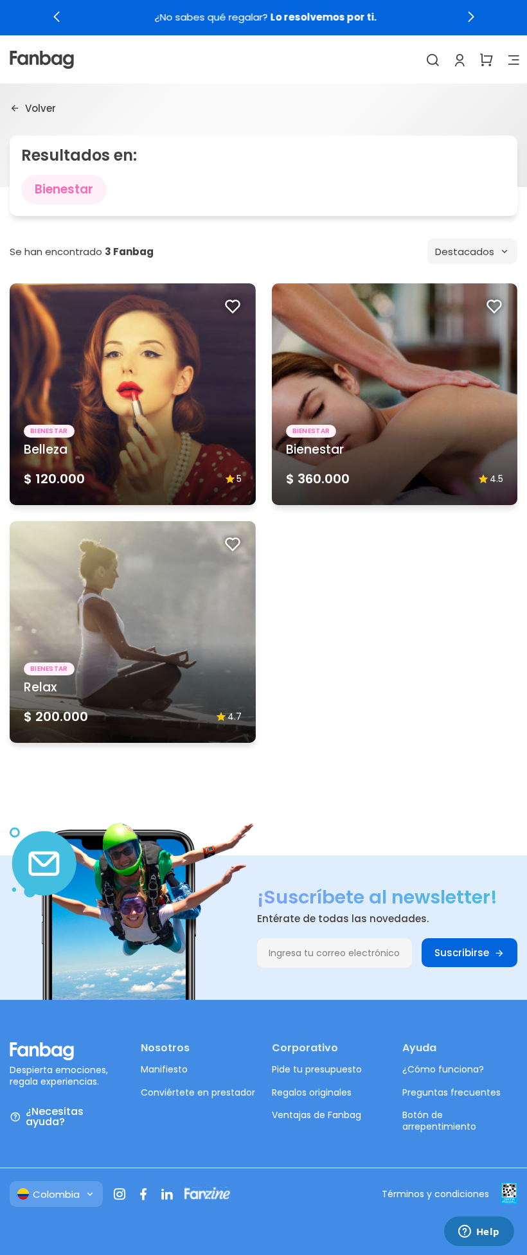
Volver (40, 108)
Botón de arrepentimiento (439, 1120)
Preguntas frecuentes (451, 1092)
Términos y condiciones (435, 1194)
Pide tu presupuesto (317, 1069)
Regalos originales (312, 1092)
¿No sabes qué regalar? (264, 18)
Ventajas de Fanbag (316, 1114)
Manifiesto (164, 1069)
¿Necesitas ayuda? (55, 1117)
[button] (56, 17)
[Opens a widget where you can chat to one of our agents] (478, 1232)
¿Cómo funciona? (443, 1069)
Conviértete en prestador (198, 1092)
